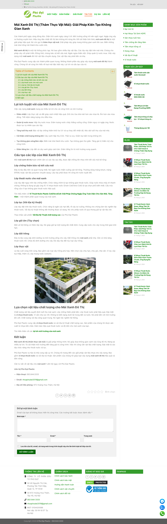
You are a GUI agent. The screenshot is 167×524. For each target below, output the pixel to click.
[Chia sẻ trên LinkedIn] (74, 395)
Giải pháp (77, 14)
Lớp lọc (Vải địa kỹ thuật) (30, 85)
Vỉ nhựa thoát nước (141, 84)
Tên (19, 436)
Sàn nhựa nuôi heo (132, 38)
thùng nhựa (129, 51)
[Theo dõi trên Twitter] (95, 477)
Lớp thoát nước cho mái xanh (32, 82)
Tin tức (88, 14)
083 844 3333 (33, 499)
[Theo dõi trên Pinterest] (104, 477)
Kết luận (20, 98)
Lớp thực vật (26, 92)
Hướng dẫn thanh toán (64, 484)
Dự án (97, 14)
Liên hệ (106, 14)
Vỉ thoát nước (130, 60)
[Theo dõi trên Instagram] (91, 477)
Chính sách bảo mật (63, 480)
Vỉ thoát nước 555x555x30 (139, 96)
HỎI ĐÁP (140, 4)
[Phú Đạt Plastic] (34, 14)
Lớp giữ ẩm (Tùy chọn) (29, 87)
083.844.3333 (29, 1)
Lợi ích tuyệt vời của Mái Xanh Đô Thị (32, 75)
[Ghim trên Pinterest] (69, 395)
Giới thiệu (52, 14)
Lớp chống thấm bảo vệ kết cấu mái (34, 80)
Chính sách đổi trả (62, 493)
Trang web (88, 436)
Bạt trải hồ (129, 29)
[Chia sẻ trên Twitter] (61, 395)
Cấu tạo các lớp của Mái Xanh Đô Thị (32, 77)
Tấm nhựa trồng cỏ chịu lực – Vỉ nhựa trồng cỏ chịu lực (143, 118)
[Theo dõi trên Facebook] (87, 477)
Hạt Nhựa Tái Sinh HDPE (135, 33)
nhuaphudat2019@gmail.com (39, 503)
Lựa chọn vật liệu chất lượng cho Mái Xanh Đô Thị (38, 95)
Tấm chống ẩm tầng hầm (135, 42)
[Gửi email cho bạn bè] (65, 395)
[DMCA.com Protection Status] (96, 482)
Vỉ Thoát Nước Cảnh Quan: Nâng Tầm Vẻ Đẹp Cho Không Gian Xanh (142, 207)
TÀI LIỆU (133, 4)
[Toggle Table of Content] (111, 71)
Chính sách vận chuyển (64, 489)
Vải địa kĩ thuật (131, 55)
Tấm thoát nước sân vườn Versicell (142, 74)
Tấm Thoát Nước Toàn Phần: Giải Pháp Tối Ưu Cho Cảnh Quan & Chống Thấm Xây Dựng (143, 147)
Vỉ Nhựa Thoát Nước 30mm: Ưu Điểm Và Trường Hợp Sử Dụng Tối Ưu (142, 192)
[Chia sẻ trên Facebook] (57, 395)
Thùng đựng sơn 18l (142, 128)
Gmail (27, 4)
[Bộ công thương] (96, 489)
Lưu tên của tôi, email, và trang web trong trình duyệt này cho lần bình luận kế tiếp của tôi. (56, 446)
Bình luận (21, 416)
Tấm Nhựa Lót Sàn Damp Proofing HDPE (142, 107)
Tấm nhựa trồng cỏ (132, 46)
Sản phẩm (64, 14)
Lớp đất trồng (26, 90)
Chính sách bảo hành (63, 476)
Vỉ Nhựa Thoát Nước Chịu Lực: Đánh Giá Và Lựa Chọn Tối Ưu (142, 162)
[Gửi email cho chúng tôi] (99, 477)
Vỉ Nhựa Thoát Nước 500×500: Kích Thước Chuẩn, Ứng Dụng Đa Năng (143, 176)
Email (53, 436)
